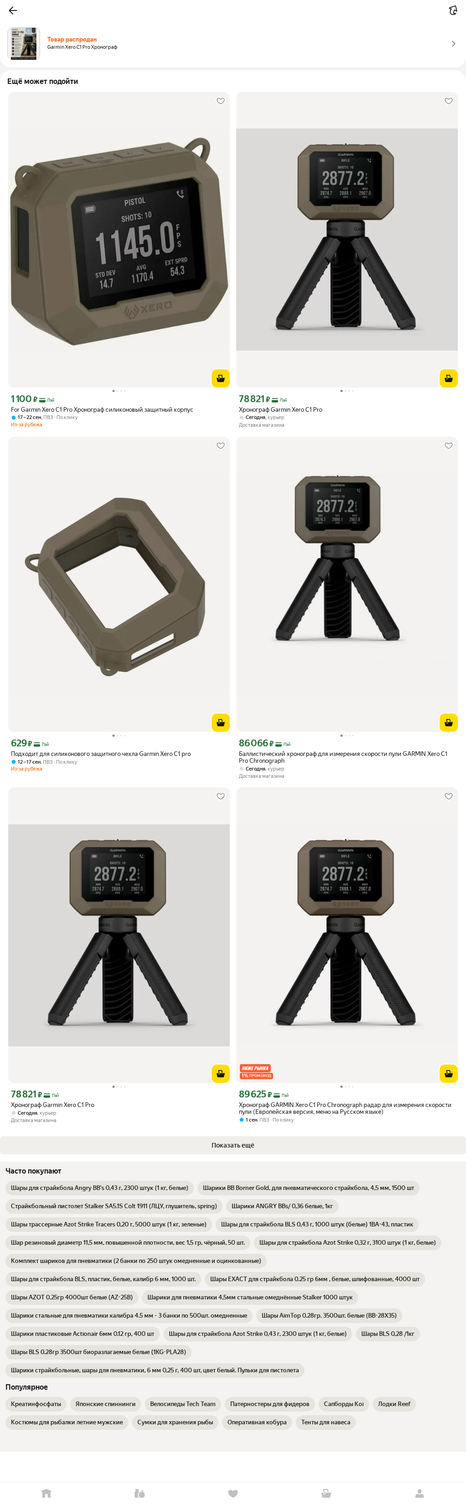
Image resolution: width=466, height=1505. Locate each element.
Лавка (140, 1494)
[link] (99, 1188)
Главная (46, 1494)
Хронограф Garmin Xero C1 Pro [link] (280, 409)
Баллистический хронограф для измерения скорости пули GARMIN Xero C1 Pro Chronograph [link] (343, 757)
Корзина (326, 1494)
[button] (12, 10)
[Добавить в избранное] (220, 101)
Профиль (419, 1494)
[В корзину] (221, 378)
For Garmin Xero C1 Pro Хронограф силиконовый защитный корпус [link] (102, 409)
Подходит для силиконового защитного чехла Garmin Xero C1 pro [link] (101, 753)
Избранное (233, 1494)
